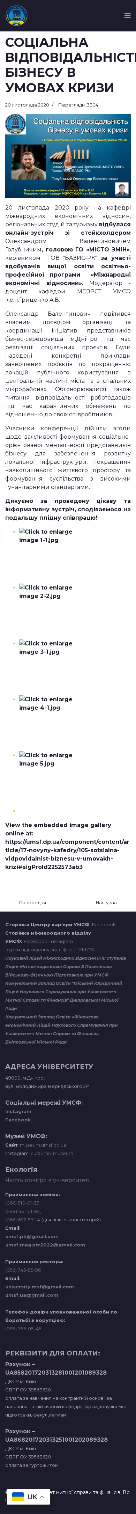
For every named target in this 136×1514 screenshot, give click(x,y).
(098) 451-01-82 (22, 1211)
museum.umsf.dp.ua (42, 1145)
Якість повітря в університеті (47, 1180)
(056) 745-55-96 (23, 1270)
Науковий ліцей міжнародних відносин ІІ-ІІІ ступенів (65, 958)
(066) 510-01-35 (22, 1203)
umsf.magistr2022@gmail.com (45, 1245)
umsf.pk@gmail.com (32, 1236)
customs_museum (52, 1153)
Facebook (104, 924)
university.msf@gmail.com (39, 1286)
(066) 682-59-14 (22, 1219)
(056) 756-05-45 (23, 1328)
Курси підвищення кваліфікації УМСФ (50, 949)
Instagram (61, 941)
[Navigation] (127, 15)
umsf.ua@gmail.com (31, 1295)
